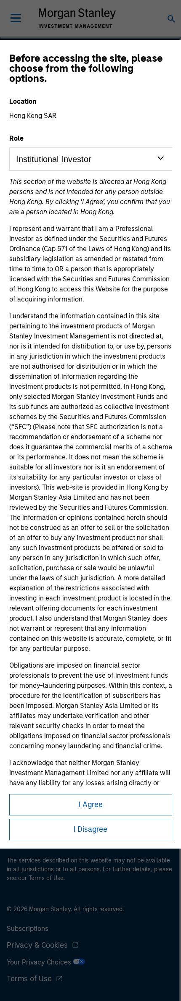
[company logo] (77, 18)
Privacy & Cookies (37, 945)
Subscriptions (27, 929)
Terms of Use (29, 978)
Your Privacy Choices (40, 962)
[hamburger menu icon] (16, 18)
